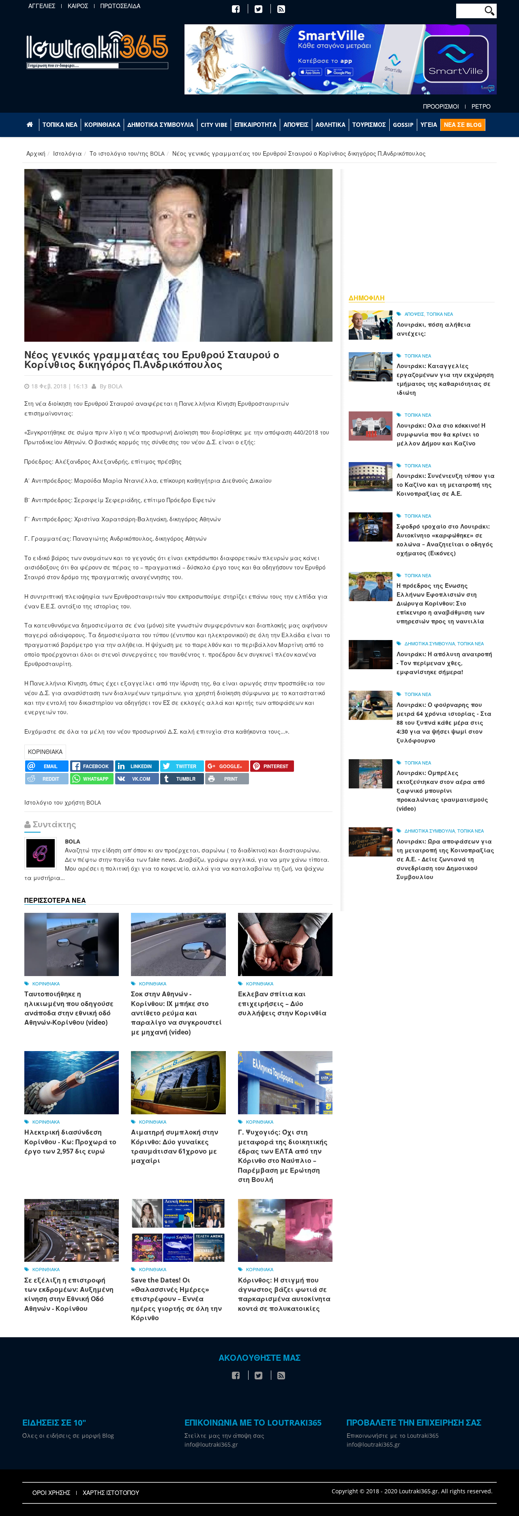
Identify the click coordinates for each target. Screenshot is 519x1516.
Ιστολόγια (67, 153)
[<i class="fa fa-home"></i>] (30, 125)
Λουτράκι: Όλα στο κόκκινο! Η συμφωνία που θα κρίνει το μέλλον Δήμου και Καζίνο (441, 434)
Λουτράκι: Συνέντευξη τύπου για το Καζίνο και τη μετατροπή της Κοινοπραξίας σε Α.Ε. (446, 484)
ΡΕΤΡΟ (481, 107)
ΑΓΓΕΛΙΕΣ (41, 6)
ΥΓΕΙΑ (428, 124)
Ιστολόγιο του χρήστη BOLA (62, 802)
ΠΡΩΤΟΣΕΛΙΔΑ (120, 6)
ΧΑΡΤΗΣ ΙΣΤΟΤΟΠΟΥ (111, 1493)
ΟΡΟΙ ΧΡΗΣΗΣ (51, 1493)
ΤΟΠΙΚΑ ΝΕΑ (60, 124)
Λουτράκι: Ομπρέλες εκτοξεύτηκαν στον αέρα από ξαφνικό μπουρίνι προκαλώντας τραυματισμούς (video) (442, 790)
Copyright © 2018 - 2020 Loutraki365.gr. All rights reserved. (412, 1491)
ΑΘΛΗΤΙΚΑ (330, 124)
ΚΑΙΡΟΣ (78, 6)
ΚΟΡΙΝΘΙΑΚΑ (102, 124)
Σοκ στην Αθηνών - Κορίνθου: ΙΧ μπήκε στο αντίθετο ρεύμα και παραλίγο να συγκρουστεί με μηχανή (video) (176, 1012)
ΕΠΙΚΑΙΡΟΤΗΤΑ (255, 124)
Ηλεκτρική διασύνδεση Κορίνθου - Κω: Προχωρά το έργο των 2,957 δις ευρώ (70, 1142)
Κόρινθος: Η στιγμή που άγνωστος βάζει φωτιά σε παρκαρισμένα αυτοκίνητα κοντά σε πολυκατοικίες (284, 1294)
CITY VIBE (214, 124)
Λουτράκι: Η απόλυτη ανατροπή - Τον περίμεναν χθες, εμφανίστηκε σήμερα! (444, 663)
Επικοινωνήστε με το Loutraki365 (393, 1435)
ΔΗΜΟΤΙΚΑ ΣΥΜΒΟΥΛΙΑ (160, 124)
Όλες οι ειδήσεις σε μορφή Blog (68, 1435)
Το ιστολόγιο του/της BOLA (127, 153)
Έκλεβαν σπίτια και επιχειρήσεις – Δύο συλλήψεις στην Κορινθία (282, 1003)
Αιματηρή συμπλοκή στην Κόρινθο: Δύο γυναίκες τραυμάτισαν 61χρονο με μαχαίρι (174, 1146)
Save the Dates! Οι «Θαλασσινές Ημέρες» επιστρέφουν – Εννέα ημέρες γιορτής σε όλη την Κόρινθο (176, 1299)
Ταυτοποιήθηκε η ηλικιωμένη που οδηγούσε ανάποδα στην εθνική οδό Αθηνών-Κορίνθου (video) (69, 1008)
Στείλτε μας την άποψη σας (224, 1435)
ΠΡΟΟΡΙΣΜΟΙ (441, 107)
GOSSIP (403, 124)
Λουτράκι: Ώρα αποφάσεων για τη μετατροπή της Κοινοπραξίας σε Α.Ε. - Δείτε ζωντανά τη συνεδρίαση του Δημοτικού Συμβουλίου (445, 859)
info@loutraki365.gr (211, 1444)
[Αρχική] (97, 49)
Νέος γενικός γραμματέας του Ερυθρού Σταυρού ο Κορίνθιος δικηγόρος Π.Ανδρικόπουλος (151, 359)
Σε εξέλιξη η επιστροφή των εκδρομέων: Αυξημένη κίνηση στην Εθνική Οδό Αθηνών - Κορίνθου (69, 1294)
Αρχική (35, 153)
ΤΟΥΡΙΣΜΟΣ (369, 124)
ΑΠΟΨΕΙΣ (296, 124)
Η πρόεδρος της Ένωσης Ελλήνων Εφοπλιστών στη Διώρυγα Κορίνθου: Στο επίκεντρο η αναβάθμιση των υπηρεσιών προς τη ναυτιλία (441, 603)
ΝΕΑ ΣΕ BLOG (463, 124)
